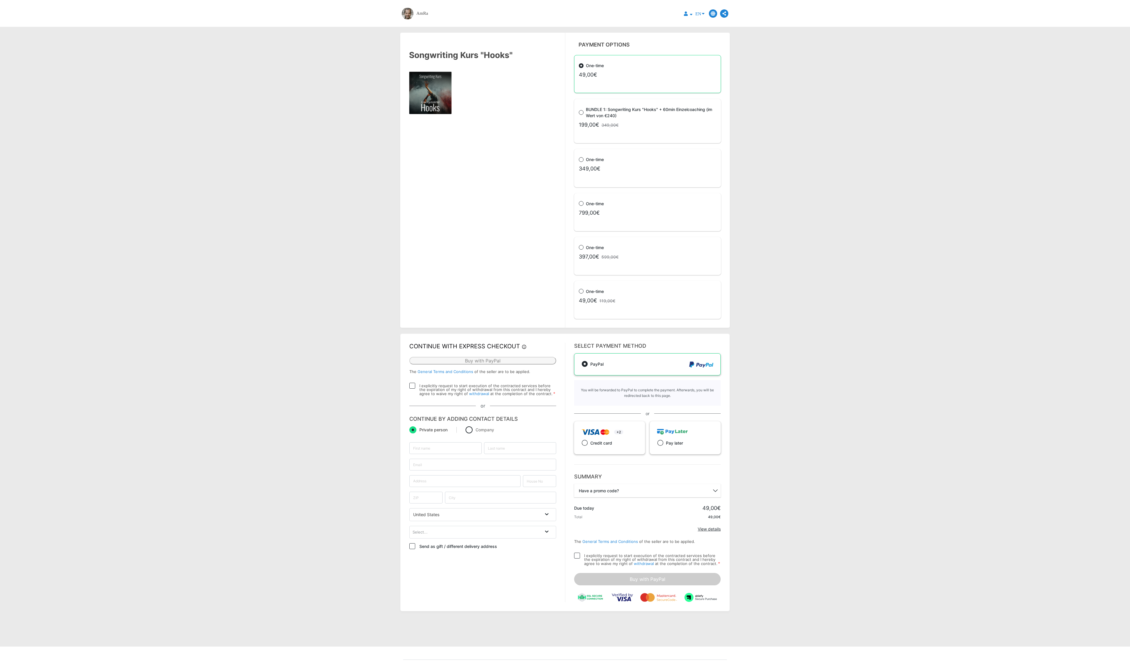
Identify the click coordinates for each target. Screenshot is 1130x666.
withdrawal (479, 393)
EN (698, 13)
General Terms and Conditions (445, 371)
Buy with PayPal (647, 579)
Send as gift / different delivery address (458, 546)
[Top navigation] (688, 14)
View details (709, 528)
